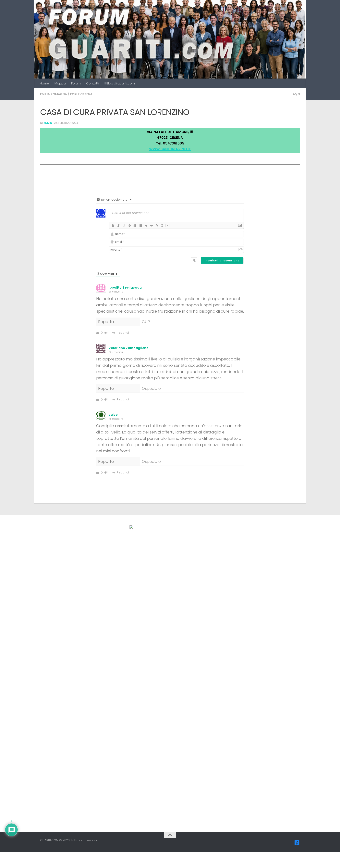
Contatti (92, 83)
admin (47, 123)
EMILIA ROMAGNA (53, 94)
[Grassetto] (113, 225)
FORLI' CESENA (81, 94)
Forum (76, 83)
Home (44, 83)
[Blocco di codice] (151, 225)
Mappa (60, 83)
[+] (167, 225)
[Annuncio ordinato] (135, 225)
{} (162, 225)
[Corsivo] (118, 225)
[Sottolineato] (124, 225)
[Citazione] (146, 225)
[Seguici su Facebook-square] (297, 843)
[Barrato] (129, 225)
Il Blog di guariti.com (119, 83)
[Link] (157, 225)
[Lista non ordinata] (140, 225)
